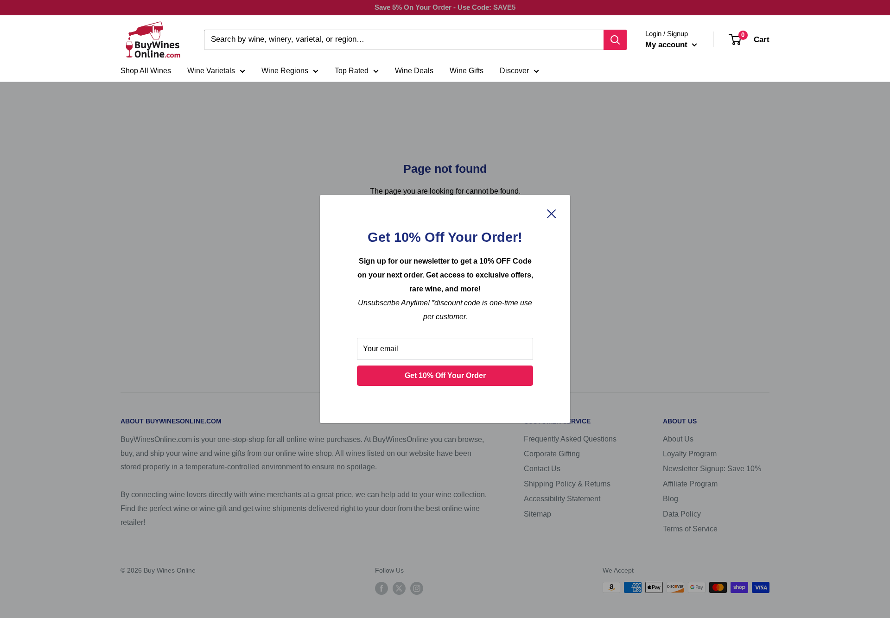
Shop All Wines (146, 71)
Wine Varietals (211, 71)
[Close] (551, 213)
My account (667, 44)
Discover (514, 71)
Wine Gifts (466, 71)
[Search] (615, 40)
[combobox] (404, 40)
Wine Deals (414, 71)
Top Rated (352, 71)
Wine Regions (284, 71)
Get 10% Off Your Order (445, 375)
